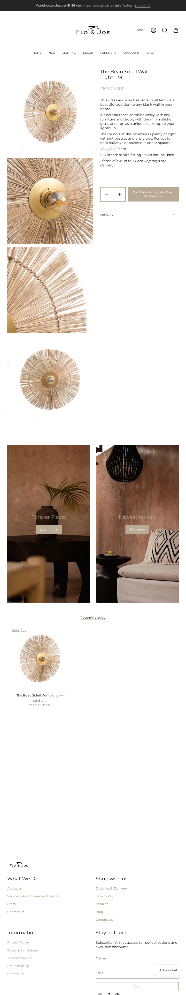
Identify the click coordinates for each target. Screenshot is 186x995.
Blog (99, 912)
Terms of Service (19, 958)
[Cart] (175, 30)
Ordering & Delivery (111, 888)
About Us (14, 888)
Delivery (106, 215)
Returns (102, 904)
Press (11, 904)
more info (142, 5)
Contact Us (15, 912)
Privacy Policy (18, 942)
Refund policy (18, 966)
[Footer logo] (18, 864)
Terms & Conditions (22, 950)
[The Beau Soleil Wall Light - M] (39, 658)
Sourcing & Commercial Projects (32, 896)
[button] (69, 53)
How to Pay (104, 896)
